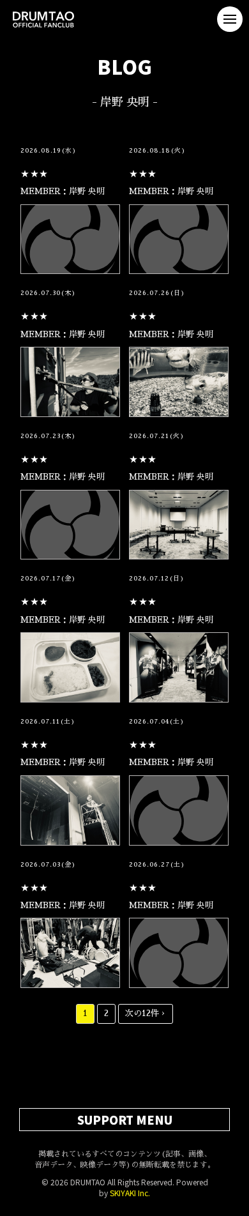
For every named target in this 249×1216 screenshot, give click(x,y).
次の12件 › (145, 1013)
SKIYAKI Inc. (130, 1192)
